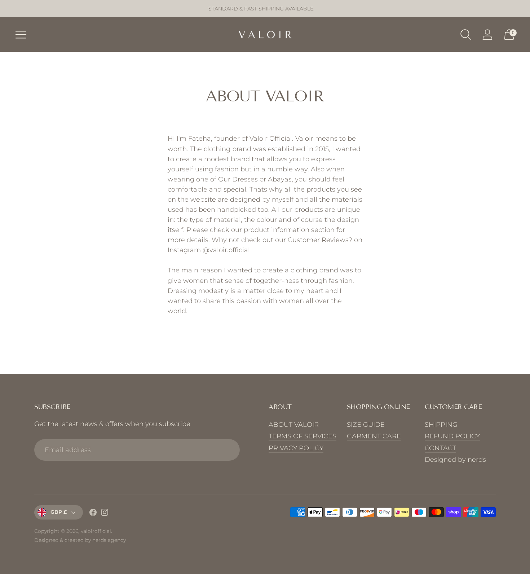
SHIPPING (441, 425)
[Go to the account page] (487, 35)
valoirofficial (96, 531)
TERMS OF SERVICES (302, 436)
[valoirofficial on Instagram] (104, 514)
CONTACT (440, 448)
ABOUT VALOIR (294, 425)
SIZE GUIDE (366, 425)
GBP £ (58, 512)
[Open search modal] (466, 35)
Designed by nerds (455, 460)
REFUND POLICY (452, 436)
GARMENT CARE (374, 436)
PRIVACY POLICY (296, 448)
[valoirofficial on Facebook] (93, 514)
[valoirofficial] (265, 35)
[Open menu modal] (21, 35)
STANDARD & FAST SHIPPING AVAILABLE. (261, 8)
